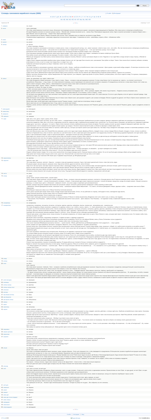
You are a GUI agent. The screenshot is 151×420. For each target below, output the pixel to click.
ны (81, 19)
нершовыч (6, 329)
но (70, 19)
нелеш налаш (7, 285)
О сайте (109, 13)
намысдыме (6, 109)
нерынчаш (6, 334)
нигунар (5, 366)
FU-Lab (4, 418)
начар (5, 176)
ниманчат (6, 387)
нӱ (78, 19)
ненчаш (5, 292)
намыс (4, 78)
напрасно (5, 114)
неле (4, 263)
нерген (5, 309)
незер (5, 258)
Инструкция (117, 13)
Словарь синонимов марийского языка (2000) (21, 13)
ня (89, 19)
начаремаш (6, 203)
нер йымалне (7, 297)
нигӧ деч (5, 385)
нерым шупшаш (7, 332)
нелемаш (6, 282)
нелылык (5, 289)
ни (67, 19)
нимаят (5, 392)
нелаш (5, 261)
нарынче (5, 160)
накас (4, 39)
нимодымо (6, 402)
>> (77, 23)
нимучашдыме (7, 407)
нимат (5, 390)
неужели (5, 336)
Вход (83, 414)
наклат (5, 42)
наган (4, 28)
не (64, 19)
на (62, 19)
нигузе (5, 348)
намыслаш (6, 111)
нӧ (73, 19)
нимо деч (6, 395)
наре (4, 119)
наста (5, 173)
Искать (145, 5)
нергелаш (6, 307)
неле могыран (7, 280)
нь (84, 19)
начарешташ (7, 205)
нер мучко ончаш (8, 299)
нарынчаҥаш (7, 158)
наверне (5, 26)
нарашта (5, 116)
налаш (4, 44)
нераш (5, 302)
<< (73, 23)
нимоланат (6, 404)
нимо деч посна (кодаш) (10, 397)
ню (86, 19)
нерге (5, 304)
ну (75, 19)
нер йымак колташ (8, 294)
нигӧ (4, 368)
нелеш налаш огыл (8, 287)
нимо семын (6, 399)
